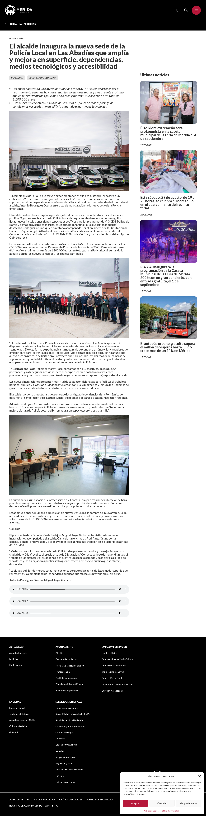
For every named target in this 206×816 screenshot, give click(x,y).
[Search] (186, 10)
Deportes (60, 738)
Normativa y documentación (70, 665)
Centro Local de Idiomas (114, 665)
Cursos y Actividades (112, 690)
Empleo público (109, 653)
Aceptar (135, 803)
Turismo (60, 775)
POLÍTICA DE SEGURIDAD (99, 799)
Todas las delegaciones (67, 707)
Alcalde (59, 653)
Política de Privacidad (170, 811)
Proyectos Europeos (66, 757)
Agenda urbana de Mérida (22, 720)
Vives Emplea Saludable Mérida (117, 684)
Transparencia (63, 671)
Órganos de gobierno (66, 659)
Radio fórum (15, 665)
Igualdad (60, 751)
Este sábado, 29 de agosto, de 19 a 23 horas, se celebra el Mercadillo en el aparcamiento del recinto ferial (167, 202)
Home (11, 38)
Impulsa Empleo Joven (113, 671)
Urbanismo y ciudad (65, 782)
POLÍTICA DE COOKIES (70, 799)
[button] (199, 776)
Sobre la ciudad (17, 707)
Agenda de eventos (18, 653)
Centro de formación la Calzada (117, 659)
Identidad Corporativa (67, 690)
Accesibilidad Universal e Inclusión (73, 714)
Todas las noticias (23, 23)
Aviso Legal (16, 799)
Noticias (20, 38)
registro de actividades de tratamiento (33, 805)
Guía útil (13, 732)
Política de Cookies (151, 811)
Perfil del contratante (66, 677)
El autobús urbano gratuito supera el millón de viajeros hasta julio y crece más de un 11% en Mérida (167, 347)
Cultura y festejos (18, 726)
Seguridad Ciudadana (42, 77)
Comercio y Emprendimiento (70, 726)
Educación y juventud (66, 744)
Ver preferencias (188, 803)
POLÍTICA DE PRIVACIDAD (41, 799)
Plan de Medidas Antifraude (69, 684)
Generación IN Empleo (113, 678)
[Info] (178, 10)
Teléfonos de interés (19, 714)
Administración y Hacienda (69, 720)
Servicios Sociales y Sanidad (69, 769)
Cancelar (162, 803)
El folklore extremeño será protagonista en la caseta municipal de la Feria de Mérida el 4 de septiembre (168, 133)
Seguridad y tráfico (65, 763)
